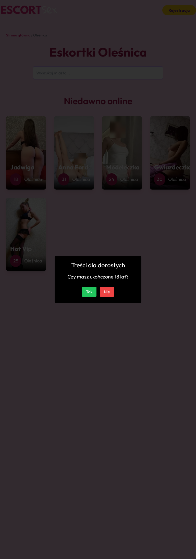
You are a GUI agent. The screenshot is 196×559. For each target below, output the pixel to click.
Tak (89, 291)
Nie (107, 291)
